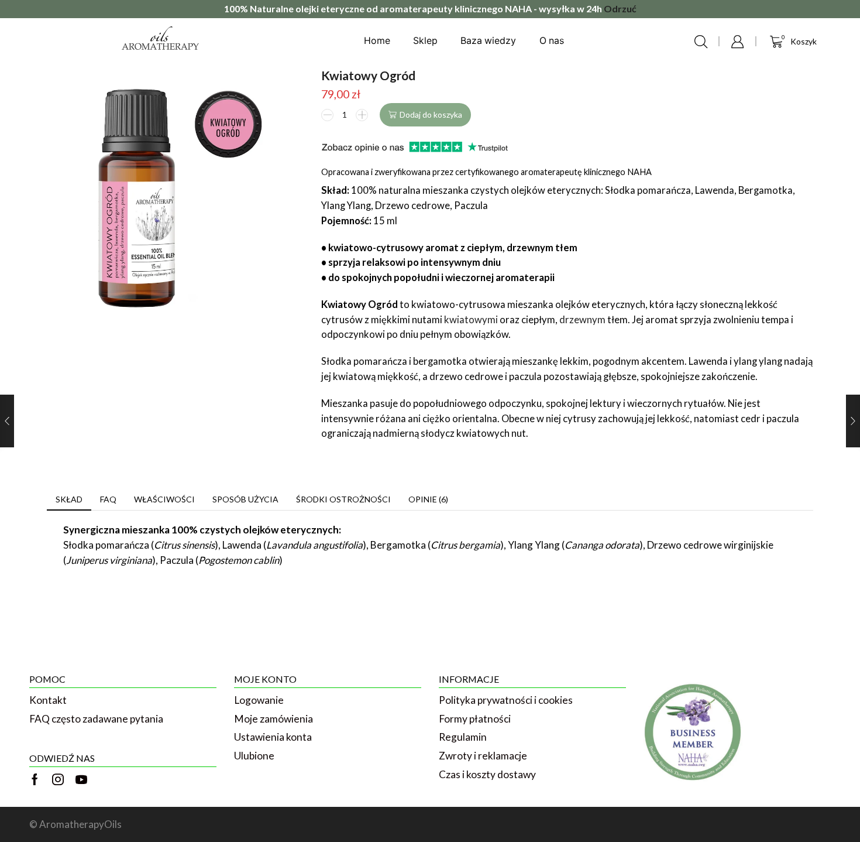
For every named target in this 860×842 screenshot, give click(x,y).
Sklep (425, 40)
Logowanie (259, 700)
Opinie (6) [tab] (428, 499)
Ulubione (254, 755)
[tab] (69, 499)
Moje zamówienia (273, 719)
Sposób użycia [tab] (245, 499)
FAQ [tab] (108, 499)
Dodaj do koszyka (431, 114)
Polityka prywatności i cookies (506, 700)
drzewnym (582, 320)
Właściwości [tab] (164, 499)
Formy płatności (475, 719)
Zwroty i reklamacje (483, 755)
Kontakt (48, 700)
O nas (551, 40)
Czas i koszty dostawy (487, 774)
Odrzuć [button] (620, 8)
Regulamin (463, 737)
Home (377, 40)
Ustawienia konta (273, 737)
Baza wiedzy (488, 40)
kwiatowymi (471, 320)
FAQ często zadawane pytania (96, 719)
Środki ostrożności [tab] (343, 499)
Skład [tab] (69, 499)
